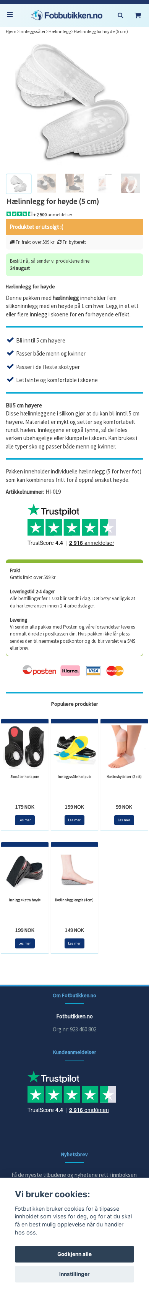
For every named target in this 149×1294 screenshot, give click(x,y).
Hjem (11, 31)
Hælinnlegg (60, 31)
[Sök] (120, 15)
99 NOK (124, 806)
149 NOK (74, 930)
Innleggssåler (32, 31)
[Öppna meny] (11, 15)
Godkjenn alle (74, 1254)
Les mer (24, 819)
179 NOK (24, 806)
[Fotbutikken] (66, 15)
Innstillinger (74, 1274)
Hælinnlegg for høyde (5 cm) (101, 31)
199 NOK (74, 806)
